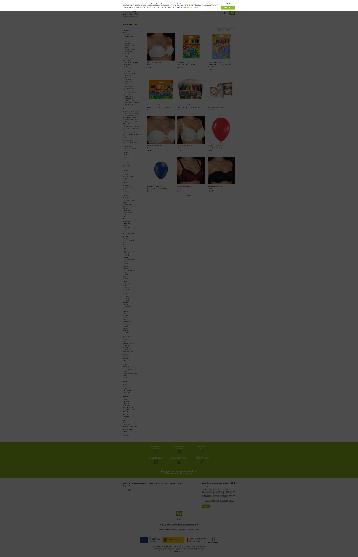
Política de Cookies (192, 7)
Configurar (228, 3)
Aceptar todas (228, 8)
